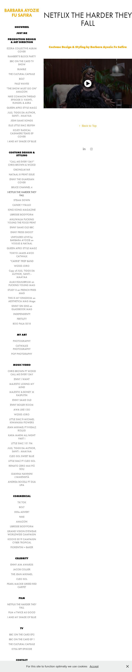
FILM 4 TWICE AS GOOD (21, 612)
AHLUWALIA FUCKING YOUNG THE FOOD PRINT (22, 221)
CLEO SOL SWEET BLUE (21, 456)
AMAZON (21, 521)
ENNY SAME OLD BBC (22, 227)
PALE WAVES (22, 83)
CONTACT (22, 660)
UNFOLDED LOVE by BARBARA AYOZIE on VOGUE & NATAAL (21, 240)
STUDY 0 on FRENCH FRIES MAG (22, 291)
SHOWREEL (22, 27)
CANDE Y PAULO (21, 204)
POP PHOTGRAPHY (21, 353)
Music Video (22, 364)
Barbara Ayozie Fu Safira (22, 13)
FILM (22, 598)
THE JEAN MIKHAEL (21, 574)
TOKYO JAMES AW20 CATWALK (22, 255)
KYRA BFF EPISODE (22, 649)
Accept (94, 666)
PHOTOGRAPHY (22, 340)
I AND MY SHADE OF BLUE (21, 141)
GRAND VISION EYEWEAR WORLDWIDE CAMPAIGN (21, 533)
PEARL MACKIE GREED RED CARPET (22, 585)
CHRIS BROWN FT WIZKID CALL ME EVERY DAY (22, 373)
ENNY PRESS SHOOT (21, 232)
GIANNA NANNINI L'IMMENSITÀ (22, 475)
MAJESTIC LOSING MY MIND (21, 385)
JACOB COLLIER (21, 569)
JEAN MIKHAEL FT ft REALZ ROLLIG (21, 429)
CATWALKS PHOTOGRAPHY (22, 347)
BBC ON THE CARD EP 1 (22, 639)
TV (21, 628)
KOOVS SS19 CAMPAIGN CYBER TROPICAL (22, 541)
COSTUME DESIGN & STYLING (22, 154)
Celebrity (21, 558)
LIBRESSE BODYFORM (21, 214)
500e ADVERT (21, 512)
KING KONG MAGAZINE (22, 209)
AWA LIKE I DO (22, 409)
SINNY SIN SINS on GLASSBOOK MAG (21, 307)
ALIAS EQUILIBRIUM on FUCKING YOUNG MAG (22, 283)
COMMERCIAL (22, 496)
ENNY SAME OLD (21, 400)
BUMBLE (21, 69)
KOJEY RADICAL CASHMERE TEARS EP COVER (21, 133)
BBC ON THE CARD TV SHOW (22, 63)
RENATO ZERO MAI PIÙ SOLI (22, 467)
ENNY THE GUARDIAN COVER (21, 181)
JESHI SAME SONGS (22, 120)
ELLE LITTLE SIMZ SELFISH (22, 125)
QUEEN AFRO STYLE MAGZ (22, 107)
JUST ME (21, 33)
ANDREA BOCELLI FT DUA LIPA (22, 483)
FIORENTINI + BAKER (21, 547)
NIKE (21, 516)
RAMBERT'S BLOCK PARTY (22, 56)
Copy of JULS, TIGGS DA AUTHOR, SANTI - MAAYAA (22, 274)
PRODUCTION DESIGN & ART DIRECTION (22, 41)
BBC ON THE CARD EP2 (21, 634)
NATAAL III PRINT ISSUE (22, 174)
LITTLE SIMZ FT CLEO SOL (21, 460)
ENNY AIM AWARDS (21, 564)
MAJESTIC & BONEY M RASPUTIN (21, 393)
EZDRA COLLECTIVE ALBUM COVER (22, 50)
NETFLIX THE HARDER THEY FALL (21, 194)
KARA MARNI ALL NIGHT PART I (21, 437)
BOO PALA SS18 (22, 323)
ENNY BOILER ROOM (21, 404)
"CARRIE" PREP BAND (21, 261)
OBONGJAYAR (21, 169)
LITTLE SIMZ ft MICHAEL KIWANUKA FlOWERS (21, 421)
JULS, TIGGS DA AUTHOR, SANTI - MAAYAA (22, 114)
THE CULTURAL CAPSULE (22, 74)
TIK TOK (22, 502)
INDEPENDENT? (21, 314)
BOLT (21, 78)
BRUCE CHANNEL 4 (21, 187)
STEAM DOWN (22, 200)
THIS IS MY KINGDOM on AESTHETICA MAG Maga (21, 299)
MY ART (22, 334)
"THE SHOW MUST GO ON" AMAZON (22, 90)
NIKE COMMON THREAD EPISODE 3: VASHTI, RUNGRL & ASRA (22, 99)
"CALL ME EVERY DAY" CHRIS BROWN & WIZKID (22, 163)
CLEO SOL (21, 579)
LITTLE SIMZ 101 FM (22, 443)
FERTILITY (22, 318)
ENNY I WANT (22, 379)
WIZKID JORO (21, 265)
